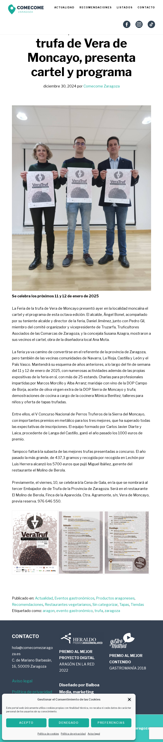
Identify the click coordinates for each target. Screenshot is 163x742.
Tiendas (137, 604)
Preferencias (111, 723)
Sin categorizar (105, 604)
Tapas (124, 604)
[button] (129, 699)
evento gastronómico (74, 611)
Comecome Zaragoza (26, 10)
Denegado (69, 723)
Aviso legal (94, 733)
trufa (98, 611)
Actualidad (44, 598)
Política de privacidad (73, 733)
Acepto (26, 723)
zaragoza (112, 611)
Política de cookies (48, 733)
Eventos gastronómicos (74, 598)
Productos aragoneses (115, 598)
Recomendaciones (27, 604)
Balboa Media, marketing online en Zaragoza (79, 692)
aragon (49, 611)
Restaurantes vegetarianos (68, 604)
